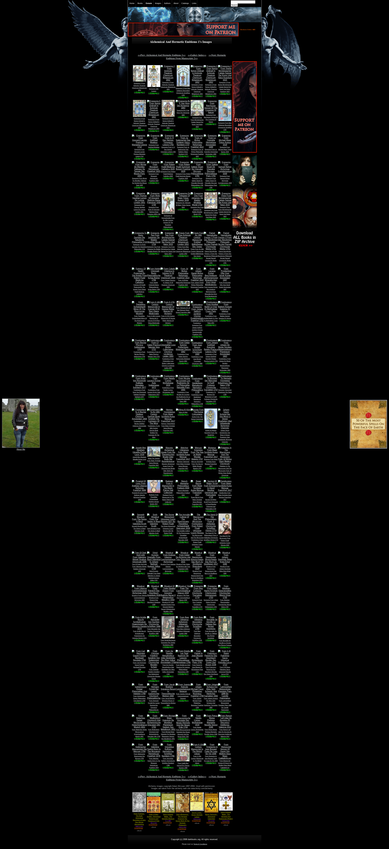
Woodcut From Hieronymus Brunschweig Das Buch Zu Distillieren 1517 (211, 571)
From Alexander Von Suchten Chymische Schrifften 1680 (153, 631)
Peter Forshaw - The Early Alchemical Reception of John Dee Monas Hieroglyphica (139, 820)
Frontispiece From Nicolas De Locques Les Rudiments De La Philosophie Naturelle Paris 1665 (183, 396)
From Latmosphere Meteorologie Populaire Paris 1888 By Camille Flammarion (225, 705)
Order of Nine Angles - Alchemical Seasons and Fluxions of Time (153, 819)
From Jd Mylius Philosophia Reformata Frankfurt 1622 (183, 283)
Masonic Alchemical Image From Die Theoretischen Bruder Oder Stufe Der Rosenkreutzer (168, 468)
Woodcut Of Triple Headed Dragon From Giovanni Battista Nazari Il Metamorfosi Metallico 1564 (168, 607)
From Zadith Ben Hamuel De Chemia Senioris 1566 (183, 765)
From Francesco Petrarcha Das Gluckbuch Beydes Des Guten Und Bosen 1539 (211, 671)
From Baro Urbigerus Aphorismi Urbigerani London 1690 (183, 631)
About (176, 3)
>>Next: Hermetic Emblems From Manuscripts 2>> (196, 56)
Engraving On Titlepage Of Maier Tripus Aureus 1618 (183, 205)
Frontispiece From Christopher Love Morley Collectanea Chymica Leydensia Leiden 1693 (168, 363)
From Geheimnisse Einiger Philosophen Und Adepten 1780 (139, 698)
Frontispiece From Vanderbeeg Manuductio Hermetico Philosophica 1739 (197, 399)
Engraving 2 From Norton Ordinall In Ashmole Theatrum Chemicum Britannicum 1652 (197, 89)
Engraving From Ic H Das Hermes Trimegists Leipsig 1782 (168, 149)
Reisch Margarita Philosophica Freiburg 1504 (183, 493)
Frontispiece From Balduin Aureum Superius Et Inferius (225, 316)
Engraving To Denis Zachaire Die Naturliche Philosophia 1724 (139, 247)
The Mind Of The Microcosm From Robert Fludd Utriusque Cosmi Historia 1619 (225, 540)
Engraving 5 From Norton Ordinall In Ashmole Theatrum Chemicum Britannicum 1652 (154, 124)
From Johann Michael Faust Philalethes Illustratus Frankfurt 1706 (197, 703)
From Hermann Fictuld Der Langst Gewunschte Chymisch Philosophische (154, 705)
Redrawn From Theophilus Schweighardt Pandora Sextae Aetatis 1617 (154, 499)
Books (140, 3)
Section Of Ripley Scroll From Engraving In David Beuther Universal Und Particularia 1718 (211, 504)
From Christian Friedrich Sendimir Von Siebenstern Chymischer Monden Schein (153, 674)
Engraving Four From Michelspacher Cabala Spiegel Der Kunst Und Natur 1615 (197, 122)
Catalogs (185, 3)
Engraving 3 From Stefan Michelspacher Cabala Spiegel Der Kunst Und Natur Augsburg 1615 (225, 87)
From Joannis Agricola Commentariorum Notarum (183, 696)
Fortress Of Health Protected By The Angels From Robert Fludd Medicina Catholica (139, 289)
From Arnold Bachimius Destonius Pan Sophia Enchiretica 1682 (168, 643)
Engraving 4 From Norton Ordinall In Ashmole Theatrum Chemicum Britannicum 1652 (139, 123)
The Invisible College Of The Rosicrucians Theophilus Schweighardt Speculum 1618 (183, 535)
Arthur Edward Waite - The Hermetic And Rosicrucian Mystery (226, 816)
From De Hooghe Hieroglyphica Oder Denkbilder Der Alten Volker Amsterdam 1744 (168, 669)
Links (194, 3)
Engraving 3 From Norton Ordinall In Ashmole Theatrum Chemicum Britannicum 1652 (211, 89)
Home (131, 3)
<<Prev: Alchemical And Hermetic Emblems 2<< (162, 55)
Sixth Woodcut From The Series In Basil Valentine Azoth (153, 531)
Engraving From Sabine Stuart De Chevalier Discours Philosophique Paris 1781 (211, 183)
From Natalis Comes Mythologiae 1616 (197, 730)
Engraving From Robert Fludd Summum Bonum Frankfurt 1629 (183, 176)
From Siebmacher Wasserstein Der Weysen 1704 (139, 756)
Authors (167, 3)
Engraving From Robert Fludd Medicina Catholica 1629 (168, 174)
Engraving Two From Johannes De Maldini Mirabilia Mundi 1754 (153, 249)
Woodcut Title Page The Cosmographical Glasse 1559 (183, 598)
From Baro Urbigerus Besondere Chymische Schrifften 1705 (197, 635)
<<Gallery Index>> (197, 55)
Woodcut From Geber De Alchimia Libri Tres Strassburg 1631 (183, 567)
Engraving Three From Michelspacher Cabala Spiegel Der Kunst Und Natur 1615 (225, 212)
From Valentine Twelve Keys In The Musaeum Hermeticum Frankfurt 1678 (153, 763)
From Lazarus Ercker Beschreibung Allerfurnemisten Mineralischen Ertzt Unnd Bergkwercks (211, 291)
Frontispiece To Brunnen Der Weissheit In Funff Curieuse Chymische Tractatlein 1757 (210, 396)
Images (158, 3)
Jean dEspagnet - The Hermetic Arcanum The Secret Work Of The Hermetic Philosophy (182, 821)
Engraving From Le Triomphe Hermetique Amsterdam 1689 (211, 152)
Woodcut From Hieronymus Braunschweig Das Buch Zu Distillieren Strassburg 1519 (197, 575)
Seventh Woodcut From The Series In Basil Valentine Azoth (139, 528)
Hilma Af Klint (183, 412)
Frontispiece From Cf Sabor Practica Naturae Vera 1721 (154, 354)
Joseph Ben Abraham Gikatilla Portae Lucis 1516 (139, 459)
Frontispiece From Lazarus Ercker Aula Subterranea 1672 (153, 392)
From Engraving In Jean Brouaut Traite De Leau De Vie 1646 (211, 758)
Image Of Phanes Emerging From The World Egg (211, 433)
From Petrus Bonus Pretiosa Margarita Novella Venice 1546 (210, 732)
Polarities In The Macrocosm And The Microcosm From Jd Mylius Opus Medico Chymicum (225, 470)
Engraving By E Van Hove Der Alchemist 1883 (183, 113)
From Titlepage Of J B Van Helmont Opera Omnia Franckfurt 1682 (183, 310)
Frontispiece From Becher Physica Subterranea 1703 (139, 354)
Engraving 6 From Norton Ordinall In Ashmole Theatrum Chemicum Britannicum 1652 (168, 123)
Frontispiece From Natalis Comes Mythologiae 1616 (168, 390)
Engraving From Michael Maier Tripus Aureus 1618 (225, 149)
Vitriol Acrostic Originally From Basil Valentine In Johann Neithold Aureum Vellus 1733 (153, 575)
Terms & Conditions (200, 844)
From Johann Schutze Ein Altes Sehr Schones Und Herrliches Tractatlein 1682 (211, 703)
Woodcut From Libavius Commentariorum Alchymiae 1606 (139, 598)
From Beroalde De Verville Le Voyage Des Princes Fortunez (225, 643)
